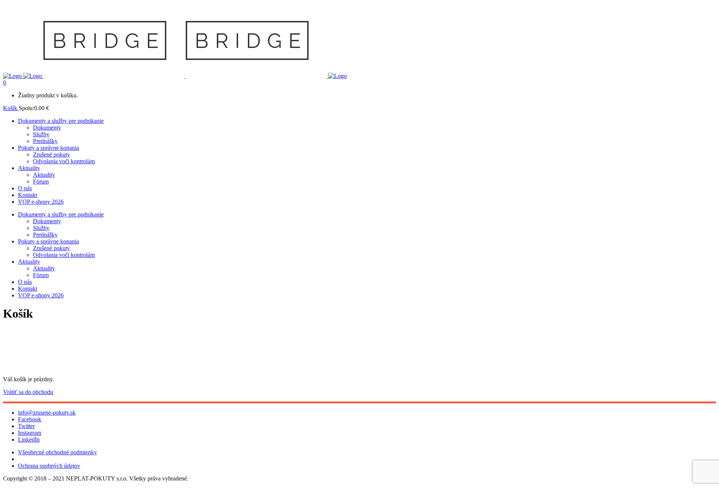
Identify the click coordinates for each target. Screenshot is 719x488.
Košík (11, 108)
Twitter (26, 426)
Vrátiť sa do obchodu (28, 392)
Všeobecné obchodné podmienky (57, 452)
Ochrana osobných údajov (49, 466)
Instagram (29, 433)
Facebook (29, 419)
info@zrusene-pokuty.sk (47, 412)
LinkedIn (29, 439)
